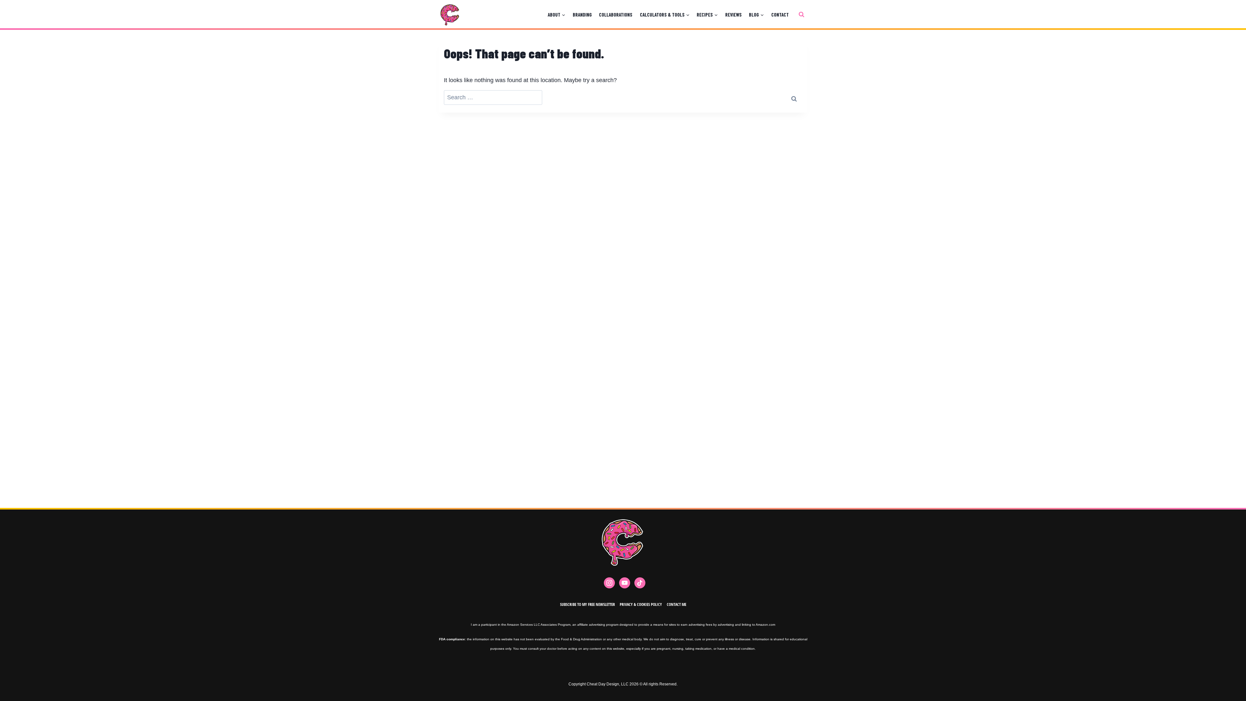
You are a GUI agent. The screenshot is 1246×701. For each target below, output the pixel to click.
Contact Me (676, 604)
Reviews (733, 15)
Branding (582, 15)
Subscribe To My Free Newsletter (587, 604)
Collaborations (615, 15)
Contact (780, 15)
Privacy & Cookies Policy (641, 604)
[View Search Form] (801, 14)
